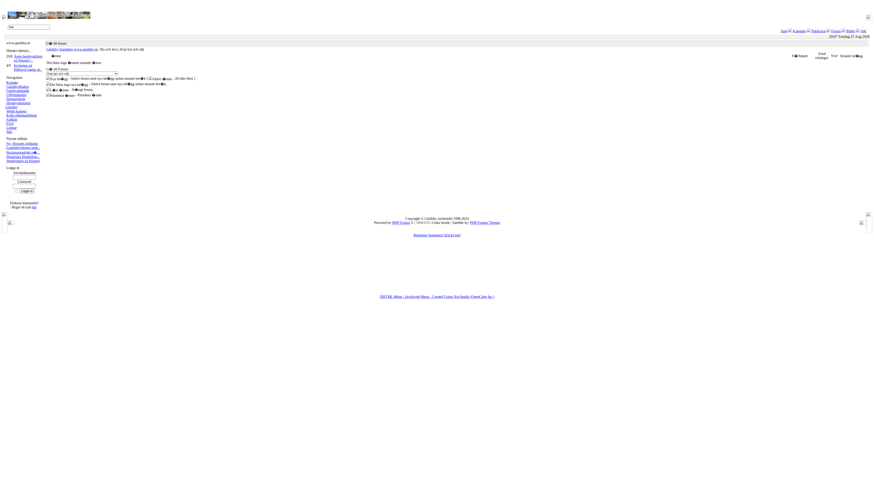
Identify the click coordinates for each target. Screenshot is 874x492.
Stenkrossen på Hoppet (23, 161)
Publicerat (818, 31)
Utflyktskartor (16, 95)
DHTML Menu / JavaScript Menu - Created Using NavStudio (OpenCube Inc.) (437, 297)
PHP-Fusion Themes (485, 223)
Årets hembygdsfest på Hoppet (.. (28, 58)
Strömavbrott (15, 99)
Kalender (799, 31)
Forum (836, 31)
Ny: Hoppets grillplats (22, 144)
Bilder (850, 31)
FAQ (10, 124)
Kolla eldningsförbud (21, 115)
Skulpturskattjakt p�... (23, 152)
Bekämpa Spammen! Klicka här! (437, 235)
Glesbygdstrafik (17, 91)
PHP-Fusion (401, 223)
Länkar (11, 128)
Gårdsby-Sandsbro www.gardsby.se (72, 49)
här (34, 207)
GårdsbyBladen (17, 87)
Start (784, 31)
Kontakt (12, 83)
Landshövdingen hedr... (23, 148)
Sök (863, 31)
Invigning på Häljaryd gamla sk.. (28, 68)
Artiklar (11, 119)
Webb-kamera (16, 111)
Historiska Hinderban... (23, 157)
